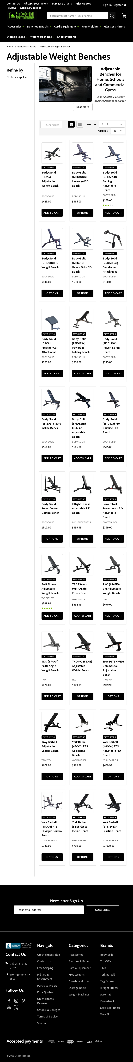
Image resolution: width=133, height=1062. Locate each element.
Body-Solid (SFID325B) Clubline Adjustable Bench (79, 427)
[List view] (79, 124)
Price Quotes (83, 3)
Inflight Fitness (109, 988)
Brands (106, 945)
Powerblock (107, 1001)
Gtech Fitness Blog (48, 954)
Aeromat (105, 994)
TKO (103, 968)
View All (104, 1014)
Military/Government (36, 3)
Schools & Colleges (48, 1010)
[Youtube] (9, 1007)
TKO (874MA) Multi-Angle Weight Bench (50, 666)
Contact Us (13, 3)
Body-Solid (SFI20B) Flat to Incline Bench (51, 423)
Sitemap (42, 1023)
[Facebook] (9, 1000)
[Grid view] (71, 124)
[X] (16, 1007)
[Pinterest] (23, 1000)
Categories (78, 945)
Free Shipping (45, 968)
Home (10, 46)
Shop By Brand (66, 37)
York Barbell (107, 974)
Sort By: (92, 124)
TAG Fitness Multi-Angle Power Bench (80, 589)
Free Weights (90, 26)
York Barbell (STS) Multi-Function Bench (112, 826)
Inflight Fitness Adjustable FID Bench (81, 508)
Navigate (45, 945)
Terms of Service (47, 1016)
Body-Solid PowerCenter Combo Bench (50, 508)
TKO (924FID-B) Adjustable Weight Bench (82, 666)
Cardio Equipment (65, 26)
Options (82, 212)
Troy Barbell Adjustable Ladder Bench (50, 746)
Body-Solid (107, 954)
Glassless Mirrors (114, 26)
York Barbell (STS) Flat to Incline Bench (80, 826)
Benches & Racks (38, 26)
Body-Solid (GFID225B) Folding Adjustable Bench (110, 181)
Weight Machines (41, 37)
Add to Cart (52, 212)
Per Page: (103, 130)
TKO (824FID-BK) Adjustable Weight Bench (112, 589)
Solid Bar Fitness (110, 1008)
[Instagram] (16, 1000)
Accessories (14, 26)
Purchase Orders (62, 3)
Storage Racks (16, 37)
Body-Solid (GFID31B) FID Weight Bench (50, 263)
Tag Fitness (107, 981)
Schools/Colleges (30, 8)
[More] (23, 26)
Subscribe (102, 910)
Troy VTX (105, 961)
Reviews (12, 8)
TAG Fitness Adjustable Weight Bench (50, 589)
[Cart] (124, 15)
